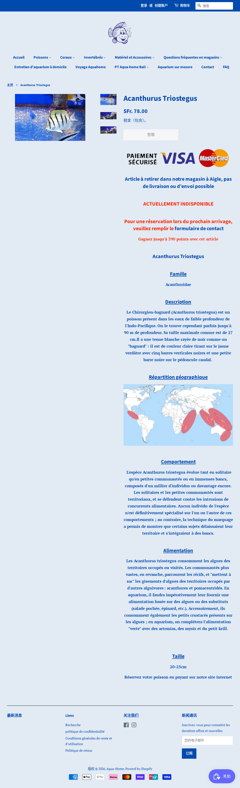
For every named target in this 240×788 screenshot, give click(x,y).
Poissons (41, 57)
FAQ (226, 67)
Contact (207, 67)
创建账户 (161, 5)
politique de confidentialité (85, 731)
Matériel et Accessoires (133, 57)
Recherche (73, 725)
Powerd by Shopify (138, 768)
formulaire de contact (199, 228)
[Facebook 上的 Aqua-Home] (126, 726)
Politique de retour (78, 750)
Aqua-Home (115, 768)
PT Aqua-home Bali (130, 67)
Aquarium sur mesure (175, 67)
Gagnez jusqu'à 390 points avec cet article (178, 239)
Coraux (66, 57)
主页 (10, 85)
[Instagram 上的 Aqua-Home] (133, 726)
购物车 (185, 5)
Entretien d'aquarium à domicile (40, 67)
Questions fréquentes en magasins (192, 57)
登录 (144, 5)
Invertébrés (93, 57)
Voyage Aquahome (90, 67)
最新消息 (14, 715)
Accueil (19, 57)
